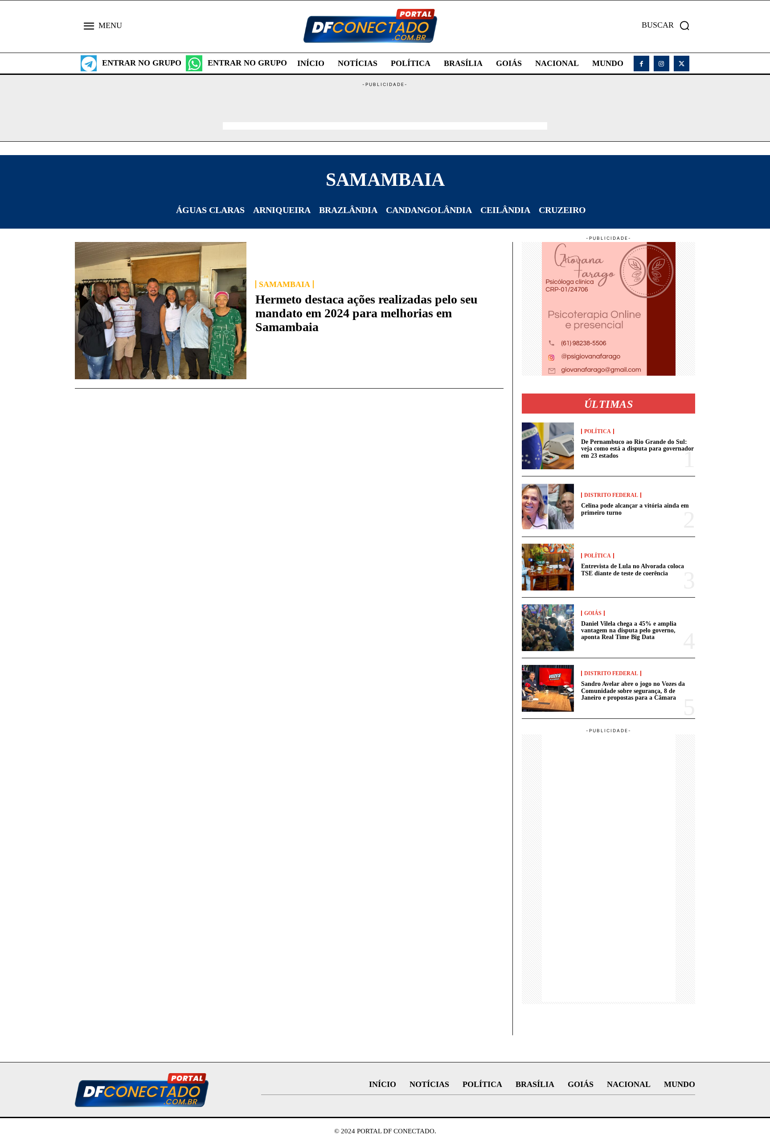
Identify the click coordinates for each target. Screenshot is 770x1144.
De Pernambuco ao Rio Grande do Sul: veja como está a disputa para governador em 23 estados (637, 449)
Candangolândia (429, 210)
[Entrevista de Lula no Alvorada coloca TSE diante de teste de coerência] (548, 567)
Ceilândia (505, 210)
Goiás (593, 613)
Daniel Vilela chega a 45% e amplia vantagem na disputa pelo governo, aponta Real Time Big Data (628, 630)
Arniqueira (282, 210)
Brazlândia (348, 210)
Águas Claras (210, 210)
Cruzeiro (562, 210)
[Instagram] (661, 63)
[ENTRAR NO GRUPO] (89, 63)
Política (597, 431)
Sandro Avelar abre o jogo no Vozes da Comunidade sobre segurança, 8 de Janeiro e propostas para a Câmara (633, 691)
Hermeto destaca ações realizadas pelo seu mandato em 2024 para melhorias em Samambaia (366, 313)
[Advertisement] (385, 108)
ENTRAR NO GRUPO (141, 62)
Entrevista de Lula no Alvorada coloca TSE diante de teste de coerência (632, 569)
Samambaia (284, 284)
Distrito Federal (611, 495)
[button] (668, 25)
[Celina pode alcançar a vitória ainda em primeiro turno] (548, 506)
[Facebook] (641, 63)
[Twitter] (681, 63)
